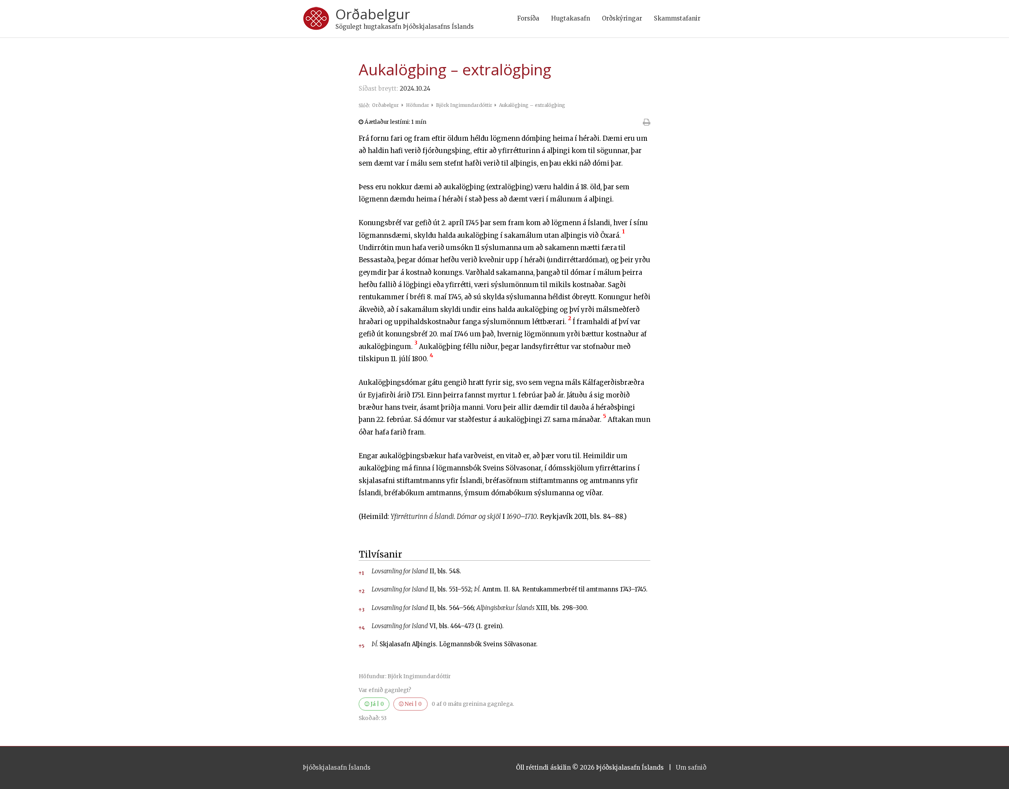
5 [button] (361, 646)
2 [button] (362, 591)
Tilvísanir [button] (380, 554)
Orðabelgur (372, 14)
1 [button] (361, 573)
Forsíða (528, 18)
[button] (623, 235)
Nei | (413, 704)
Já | (376, 704)
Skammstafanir (677, 18)
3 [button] (362, 610)
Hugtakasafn (570, 18)
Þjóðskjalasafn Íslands (336, 767)
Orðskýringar (622, 18)
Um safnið (691, 767)
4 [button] (362, 628)
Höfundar (418, 105)
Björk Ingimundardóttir (464, 105)
